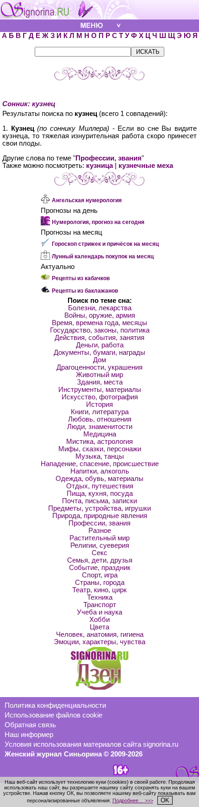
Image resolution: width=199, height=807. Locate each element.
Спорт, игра (100, 575)
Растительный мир (99, 538)
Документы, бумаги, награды (99, 352)
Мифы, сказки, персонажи (99, 449)
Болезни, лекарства (99, 308)
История (99, 404)
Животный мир (99, 374)
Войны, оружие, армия (99, 315)
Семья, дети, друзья (99, 560)
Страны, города (99, 582)
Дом (99, 360)
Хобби (99, 619)
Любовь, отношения (99, 419)
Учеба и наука (99, 612)
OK (165, 800)
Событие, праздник (100, 567)
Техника (99, 597)
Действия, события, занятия (99, 337)
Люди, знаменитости (99, 426)
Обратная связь (30, 725)
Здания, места (100, 382)
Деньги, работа (100, 345)
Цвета (99, 627)
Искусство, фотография (100, 397)
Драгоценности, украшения (99, 367)
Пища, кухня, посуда (100, 493)
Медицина (99, 434)
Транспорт (99, 604)
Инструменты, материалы (99, 389)
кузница (99, 165)
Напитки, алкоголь (99, 471)
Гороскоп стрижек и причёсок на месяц (105, 244)
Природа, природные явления (99, 515)
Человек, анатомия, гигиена (99, 634)
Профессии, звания (108, 158)
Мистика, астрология (99, 441)
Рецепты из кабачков (81, 278)
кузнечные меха (145, 165)
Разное (99, 530)
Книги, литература (100, 412)
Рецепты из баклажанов (85, 291)
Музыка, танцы (99, 456)
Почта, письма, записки (99, 501)
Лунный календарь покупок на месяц (103, 256)
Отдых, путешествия (99, 486)
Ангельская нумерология (87, 200)
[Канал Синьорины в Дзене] (99, 687)
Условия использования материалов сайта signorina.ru (91, 744)
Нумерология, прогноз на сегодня (98, 222)
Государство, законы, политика (99, 330)
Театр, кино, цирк (99, 590)
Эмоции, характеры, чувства (99, 642)
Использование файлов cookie (53, 715)
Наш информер (29, 734)
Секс (99, 553)
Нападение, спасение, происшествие (100, 464)
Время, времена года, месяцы (99, 323)
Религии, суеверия (99, 545)
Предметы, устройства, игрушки (99, 508)
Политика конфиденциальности (55, 705)
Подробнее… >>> (132, 800)
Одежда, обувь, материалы (99, 478)
